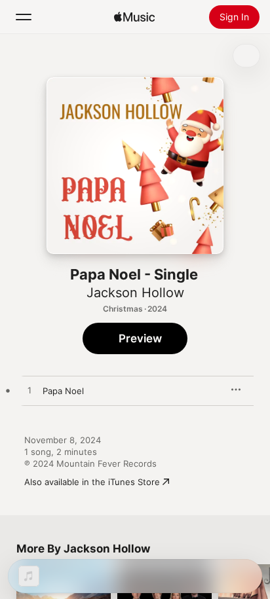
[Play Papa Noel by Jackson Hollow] (29, 391)
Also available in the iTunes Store (92, 482)
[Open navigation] (23, 17)
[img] (134, 17)
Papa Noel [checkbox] (63, 391)
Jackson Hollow (135, 292)
